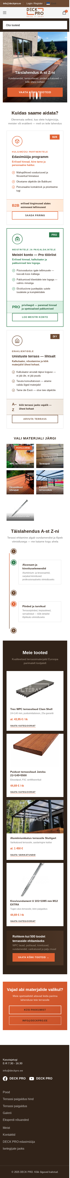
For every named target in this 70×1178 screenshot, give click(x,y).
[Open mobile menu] (4, 12)
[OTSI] (63, 25)
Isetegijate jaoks (13, 1148)
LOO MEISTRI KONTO (35, 317)
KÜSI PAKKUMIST (35, 1010)
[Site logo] (35, 12)
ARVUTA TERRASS (35, 419)
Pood (6, 1092)
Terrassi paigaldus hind (18, 1099)
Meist (6, 1127)
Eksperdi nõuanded (16, 1119)
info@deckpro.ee (12, 3)
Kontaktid (9, 1134)
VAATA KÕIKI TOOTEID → (33, 957)
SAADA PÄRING (35, 215)
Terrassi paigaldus (15, 1106)
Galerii (7, 1113)
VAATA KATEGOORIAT (23, 726)
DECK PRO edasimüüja (19, 1141)
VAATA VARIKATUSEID (23, 855)
